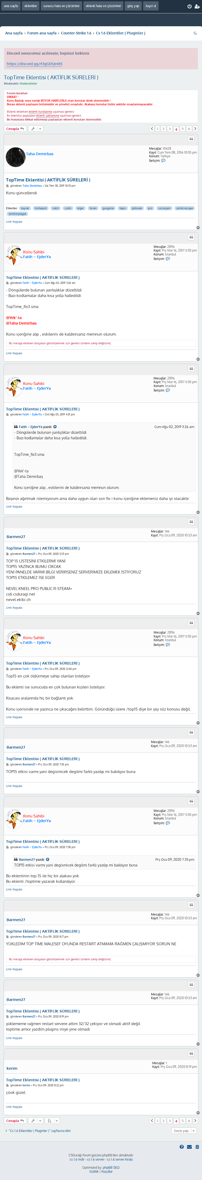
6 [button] (189, 129)
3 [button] (170, 129)
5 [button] (183, 129)
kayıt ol (151, 6)
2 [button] (163, 129)
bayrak (25, 208)
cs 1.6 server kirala (120, 1159)
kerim (12, 1068)
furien (93, 208)
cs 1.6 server (95, 1159)
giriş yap (133, 6)
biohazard (41, 208)
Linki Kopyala (14, 221)
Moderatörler (28, 83)
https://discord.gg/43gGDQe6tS (34, 63)
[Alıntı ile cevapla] (191, 139)
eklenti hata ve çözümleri (103, 6)
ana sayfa (11, 6)
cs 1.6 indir (77, 1159)
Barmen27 (16, 536)
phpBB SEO (111, 1167)
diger (80, 208)
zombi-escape (184, 208)
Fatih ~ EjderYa (37, 256)
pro (150, 208)
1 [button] (157, 129)
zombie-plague (17, 213)
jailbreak (137, 208)
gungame (108, 208)
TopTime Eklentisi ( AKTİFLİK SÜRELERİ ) (51, 77)
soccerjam (164, 208)
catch (56, 208)
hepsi (123, 208)
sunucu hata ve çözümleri (61, 6)
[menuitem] (190, 6)
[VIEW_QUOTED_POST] (55, 427)
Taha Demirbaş (39, 153)
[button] (151, 129)
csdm (68, 208)
